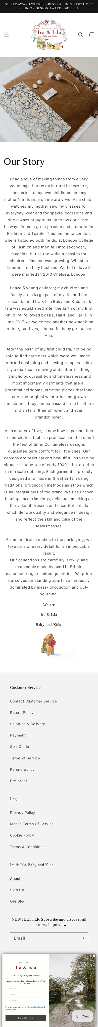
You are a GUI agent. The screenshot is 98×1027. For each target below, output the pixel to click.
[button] (6, 34)
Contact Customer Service (33, 701)
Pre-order (18, 781)
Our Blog (18, 901)
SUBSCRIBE (25, 1018)
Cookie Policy (22, 835)
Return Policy (22, 712)
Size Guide (19, 746)
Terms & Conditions (27, 847)
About (15, 878)
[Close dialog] (94, 955)
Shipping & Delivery (27, 724)
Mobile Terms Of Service (32, 824)
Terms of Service (25, 758)
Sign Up (17, 890)
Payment (18, 735)
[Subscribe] (82, 938)
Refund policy (22, 769)
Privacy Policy (22, 812)
